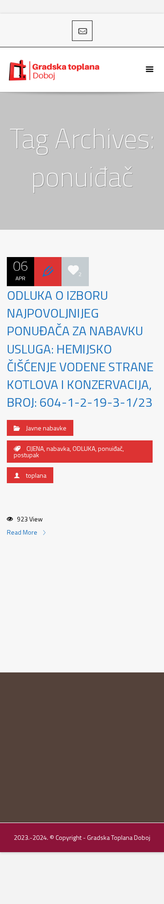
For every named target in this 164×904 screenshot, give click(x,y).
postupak (26, 455)
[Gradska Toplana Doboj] (55, 69)
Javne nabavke (46, 428)
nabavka (58, 448)
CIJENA (35, 448)
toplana (36, 475)
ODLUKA (83, 448)
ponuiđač (110, 448)
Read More (23, 532)
